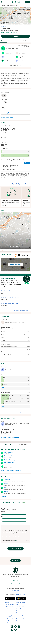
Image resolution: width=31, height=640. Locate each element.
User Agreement (9, 618)
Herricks (6, 483)
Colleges (15, 580)
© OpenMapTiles (17, 9)
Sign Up (27, 2)
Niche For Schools (20, 602)
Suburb (3, 95)
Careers (18, 611)
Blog (17, 604)
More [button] (3, 387)
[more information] (7, 142)
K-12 (15, 578)
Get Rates (27, 162)
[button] (3, 2)
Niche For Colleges (9, 604)
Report (27, 540)
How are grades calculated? (23, 45)
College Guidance (9, 606)
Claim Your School (15, 590)
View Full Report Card (14, 65)
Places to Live (15, 583)
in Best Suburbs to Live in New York (9, 32)
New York (3, 117)
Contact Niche (19, 608)
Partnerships (8, 613)
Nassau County (9, 117)
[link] (17, 30)
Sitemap (18, 621)
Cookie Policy (8, 621)
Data (6, 611)
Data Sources (26, 46)
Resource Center (20, 606)
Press (17, 613)
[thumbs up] (16, 540)
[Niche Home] (15, 2)
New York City (4, 26)
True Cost (7, 608)
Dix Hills (6, 491)
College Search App (21, 594)
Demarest (6, 487)
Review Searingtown (15, 549)
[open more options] (29, 40)
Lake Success (7, 479)
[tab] (8, 444)
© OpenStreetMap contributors (25, 9)
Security (7, 623)
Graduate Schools (15, 582)
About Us (7, 602)
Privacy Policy (19, 615)
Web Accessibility (20, 618)
